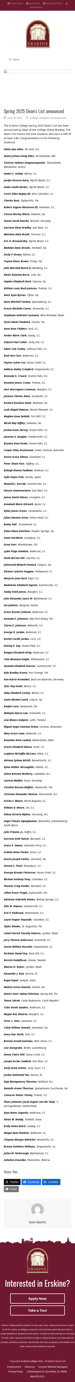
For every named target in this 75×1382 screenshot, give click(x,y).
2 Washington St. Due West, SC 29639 (47, 1371)
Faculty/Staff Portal (54, 3)
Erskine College (29, 1361)
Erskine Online (16, 3)
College (34, 117)
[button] (12, 1182)
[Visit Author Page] (37, 1209)
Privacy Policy (15, 1371)
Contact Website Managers (53, 1366)
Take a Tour (37, 1310)
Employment (14, 1366)
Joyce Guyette (37, 1221)
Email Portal (34, 3)
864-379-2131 (37, 1376)
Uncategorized (58, 117)
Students (44, 117)
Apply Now (37, 1298)
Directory (30, 1366)
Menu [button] (16, 59)
